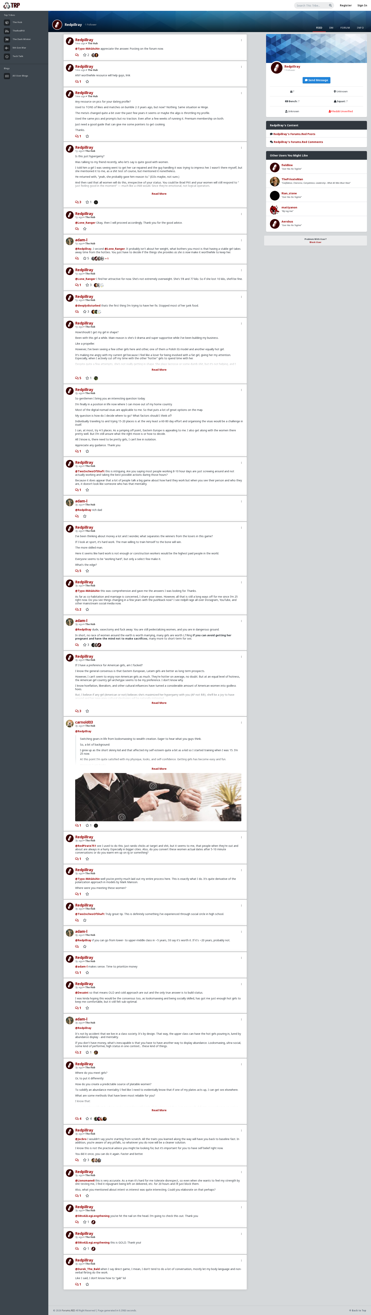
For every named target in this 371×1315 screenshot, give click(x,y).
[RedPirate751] (105, 1118)
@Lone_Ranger (85, 222)
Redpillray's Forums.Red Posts (294, 134)
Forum (345, 27)
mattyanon (289, 207)
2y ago (79, 393)
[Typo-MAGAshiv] (92, 55)
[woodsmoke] (102, 285)
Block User (315, 242)
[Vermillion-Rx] (97, 55)
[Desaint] (95, 1052)
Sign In (362, 5)
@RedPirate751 (85, 846)
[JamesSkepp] (100, 645)
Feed (319, 27)
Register (346, 5)
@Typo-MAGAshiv (87, 48)
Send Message (318, 80)
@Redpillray (83, 249)
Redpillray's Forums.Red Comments (298, 142)
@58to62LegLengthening (92, 1216)
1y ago (79, 151)
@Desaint (81, 992)
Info (360, 27)
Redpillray (73, 24)
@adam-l (81, 966)
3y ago (79, 466)
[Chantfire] (95, 202)
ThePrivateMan (292, 179)
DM (331, 27)
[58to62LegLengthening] (92, 1222)
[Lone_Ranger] (103, 258)
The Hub (92, 43)
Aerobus (287, 221)
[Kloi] (92, 258)
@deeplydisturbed (87, 305)
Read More (159, 193)
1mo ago (80, 43)
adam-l (81, 239)
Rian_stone (289, 193)
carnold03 (84, 722)
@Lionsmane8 (84, 1180)
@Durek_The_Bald (87, 1269)
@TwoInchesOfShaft (90, 471)
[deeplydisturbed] (95, 378)
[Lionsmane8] (95, 1118)
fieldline (287, 165)
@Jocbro (81, 1139)
